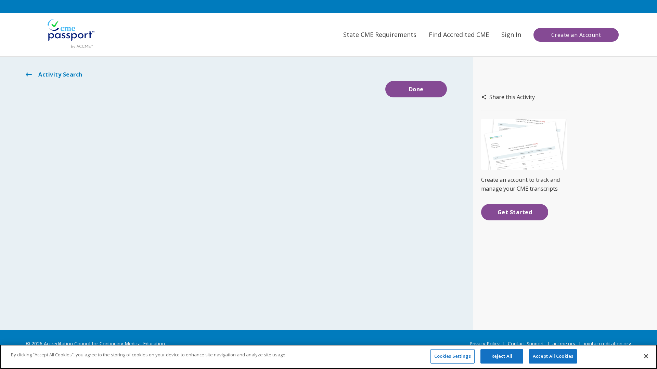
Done (416, 89)
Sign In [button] (511, 34)
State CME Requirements (379, 34)
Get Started (515, 212)
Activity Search (60, 74)
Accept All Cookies (553, 356)
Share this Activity (512, 97)
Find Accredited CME (459, 34)
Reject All (501, 356)
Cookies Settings (452, 356)
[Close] (646, 356)
